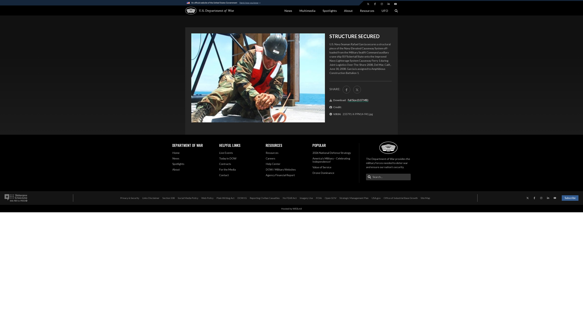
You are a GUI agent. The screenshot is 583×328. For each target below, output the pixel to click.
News (288, 10)
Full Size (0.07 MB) (358, 100)
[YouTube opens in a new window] (395, 4)
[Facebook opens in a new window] (375, 4)
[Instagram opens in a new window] (382, 4)
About (348, 10)
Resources (367, 10)
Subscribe (570, 198)
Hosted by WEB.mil (291, 208)
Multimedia (307, 10)
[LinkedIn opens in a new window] (388, 4)
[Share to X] (357, 89)
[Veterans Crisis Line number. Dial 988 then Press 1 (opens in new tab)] (16, 198)
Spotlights (330, 10)
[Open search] (396, 10)
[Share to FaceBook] (346, 89)
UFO (385, 10)
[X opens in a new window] (368, 4)
